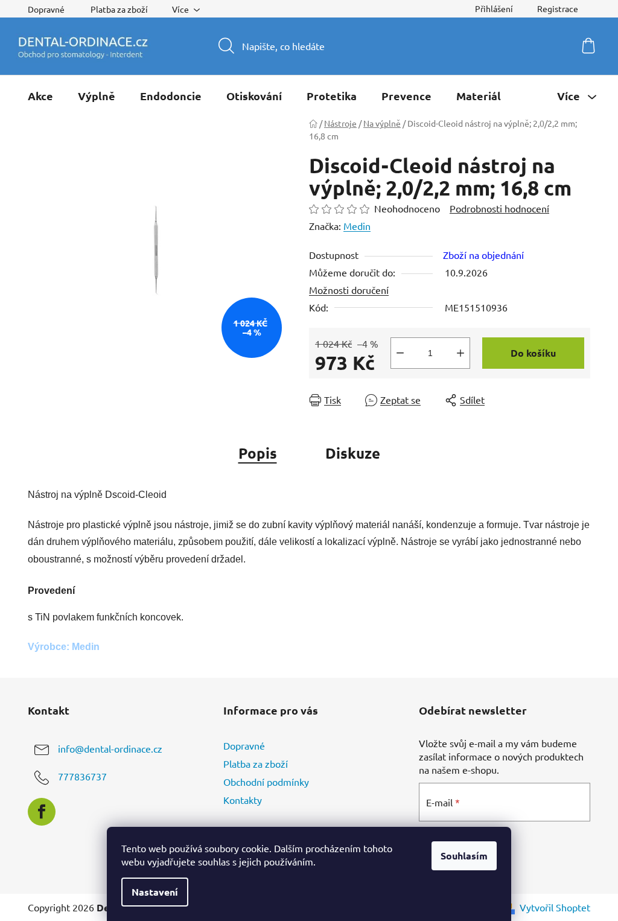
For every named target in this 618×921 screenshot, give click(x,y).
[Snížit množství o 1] (400, 353)
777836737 (82, 776)
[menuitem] (40, 95)
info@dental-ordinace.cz (110, 748)
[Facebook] (42, 812)
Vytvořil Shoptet (555, 907)
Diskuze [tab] (352, 453)
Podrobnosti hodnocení (499, 208)
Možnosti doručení (349, 290)
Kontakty (242, 800)
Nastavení (155, 891)
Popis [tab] (257, 453)
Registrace (557, 8)
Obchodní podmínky (266, 782)
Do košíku (533, 352)
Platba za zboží (119, 9)
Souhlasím (464, 855)
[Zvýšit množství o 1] (460, 353)
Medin (357, 226)
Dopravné (46, 9)
